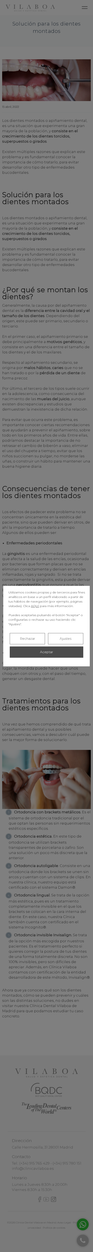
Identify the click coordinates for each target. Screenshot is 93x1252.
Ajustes (65, 638)
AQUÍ (35, 606)
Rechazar (27, 638)
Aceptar (46, 652)
